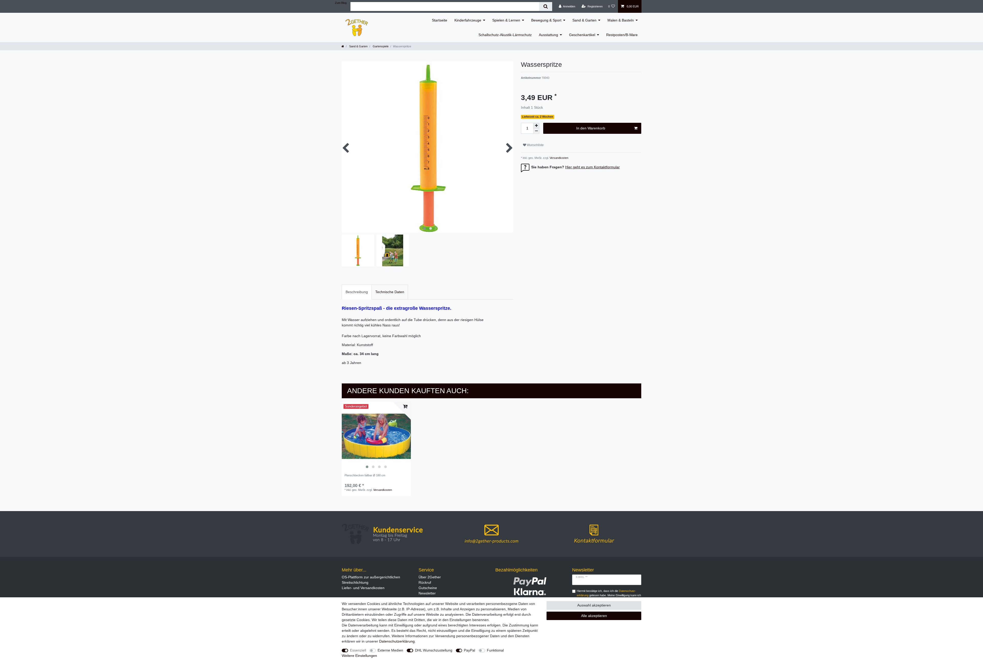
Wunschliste (535, 145)
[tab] (357, 292)
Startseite (439, 20)
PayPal (469, 650)
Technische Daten (389, 292)
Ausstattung (548, 35)
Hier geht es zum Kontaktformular (592, 167)
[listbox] (376, 436)
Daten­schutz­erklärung (397, 641)
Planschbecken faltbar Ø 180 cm (365, 475)
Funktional (495, 650)
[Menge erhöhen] (536, 125)
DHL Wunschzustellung (433, 650)
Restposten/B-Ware (622, 35)
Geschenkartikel (582, 35)
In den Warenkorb (590, 128)
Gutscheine (428, 588)
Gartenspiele (380, 46)
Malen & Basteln (620, 20)
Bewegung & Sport (546, 20)
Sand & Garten (584, 20)
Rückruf (425, 582)
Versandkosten (558, 157)
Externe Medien (390, 650)
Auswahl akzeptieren (594, 605)
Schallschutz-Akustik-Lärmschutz (505, 35)
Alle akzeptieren (594, 616)
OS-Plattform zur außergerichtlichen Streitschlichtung (371, 579)
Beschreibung (357, 292)
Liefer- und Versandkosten (363, 588)
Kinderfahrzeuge (467, 20)
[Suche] (545, 6)
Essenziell (358, 650)
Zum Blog (341, 2)
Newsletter (427, 593)
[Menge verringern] (536, 131)
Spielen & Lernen (506, 20)
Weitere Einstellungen (359, 656)
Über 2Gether (430, 577)
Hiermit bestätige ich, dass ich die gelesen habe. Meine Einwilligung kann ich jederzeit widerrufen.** (609, 595)
